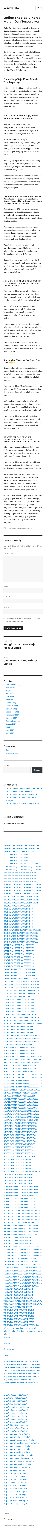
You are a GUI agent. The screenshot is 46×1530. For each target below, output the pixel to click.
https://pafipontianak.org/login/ (18, 1464)
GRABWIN (17, 1035)
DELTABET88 (24, 930)
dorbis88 (18, 1382)
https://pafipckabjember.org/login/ (19, 1461)
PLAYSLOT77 (32, 1195)
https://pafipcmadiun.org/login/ (17, 1452)
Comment (8, 554)
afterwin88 (25, 1364)
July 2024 (10, 691)
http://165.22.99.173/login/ (15, 1401)
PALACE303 (36, 1171)
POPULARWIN (9, 1210)
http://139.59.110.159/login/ (15, 1494)
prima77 (37, 1325)
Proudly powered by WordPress (24, 1526)
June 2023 (10, 730)
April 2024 (10, 700)
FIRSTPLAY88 (20, 978)
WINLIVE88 (29, 1316)
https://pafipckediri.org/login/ (17, 1437)
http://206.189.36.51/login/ (15, 1431)
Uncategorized (12, 753)
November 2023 (12, 715)
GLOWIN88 (17, 1023)
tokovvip (29, 1328)
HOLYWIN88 (27, 1045)
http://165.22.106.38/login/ (15, 1422)
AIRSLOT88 (20, 851)
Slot (32, 528)
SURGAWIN (34, 1286)
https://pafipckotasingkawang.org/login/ (21, 1443)
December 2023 (12, 712)
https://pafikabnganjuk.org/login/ (18, 1458)
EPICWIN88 (31, 954)
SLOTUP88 (35, 1265)
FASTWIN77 (9, 969)
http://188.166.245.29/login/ (16, 1425)
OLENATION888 (31, 1156)
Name (7, 586)
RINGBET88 (32, 1235)
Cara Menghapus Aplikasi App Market (21, 794)
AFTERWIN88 (9, 845)
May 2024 (10, 697)
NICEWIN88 (20, 1144)
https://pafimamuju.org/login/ (17, 1434)
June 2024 (10, 694)
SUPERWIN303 (10, 1277)
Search (6, 765)
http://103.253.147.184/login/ (16, 1488)
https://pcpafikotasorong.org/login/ (19, 1440)
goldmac (7, 1355)
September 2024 (13, 685)
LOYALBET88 (29, 1096)
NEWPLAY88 (31, 1132)
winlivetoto (11, 528)
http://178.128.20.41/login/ (15, 1476)
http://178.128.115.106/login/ (16, 1410)
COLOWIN (17, 894)
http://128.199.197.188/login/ (16, 1479)
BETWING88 (9, 873)
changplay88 (9, 1349)
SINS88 (19, 1259)
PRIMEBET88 (21, 1222)
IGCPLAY (32, 1072)
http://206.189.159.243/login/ (16, 1407)
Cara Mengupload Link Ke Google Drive (22, 803)
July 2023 (9, 727)
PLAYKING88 (9, 1186)
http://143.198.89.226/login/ (16, 1428)
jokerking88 (17, 1379)
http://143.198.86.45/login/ (15, 1398)
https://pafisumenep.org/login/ (17, 1446)
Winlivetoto (11, 7)
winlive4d (8, 1361)
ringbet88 (37, 1370)
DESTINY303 (32, 942)
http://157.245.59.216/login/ (16, 1395)
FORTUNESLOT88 (11, 999)
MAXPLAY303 (32, 1108)
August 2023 (11, 724)
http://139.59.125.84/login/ (15, 1491)
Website (7, 607)
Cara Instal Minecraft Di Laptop (19, 791)
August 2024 (11, 688)
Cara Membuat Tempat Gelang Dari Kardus (24, 788)
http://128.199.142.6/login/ (15, 1473)
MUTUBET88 (20, 1120)
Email (7, 597)
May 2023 (10, 733)
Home (6, 1514)
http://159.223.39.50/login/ (15, 1413)
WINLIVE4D (9, 1310)
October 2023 (11, 718)
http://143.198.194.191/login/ (16, 1497)
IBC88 (39, 1057)
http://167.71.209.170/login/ (15, 1485)
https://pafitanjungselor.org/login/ (19, 1455)
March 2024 (11, 703)
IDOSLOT (35, 1063)
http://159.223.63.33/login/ (15, 1470)
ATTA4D (27, 864)
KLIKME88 (8, 1081)
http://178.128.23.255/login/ (15, 1503)
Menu (39, 8)
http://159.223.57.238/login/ (16, 1500)
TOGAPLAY (28, 1298)
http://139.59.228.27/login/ (15, 1419)
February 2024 (12, 706)
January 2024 (11, 709)
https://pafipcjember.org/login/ (17, 1449)
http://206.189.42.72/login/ (15, 1482)
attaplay (36, 1367)
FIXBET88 (8, 990)
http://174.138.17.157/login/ (15, 1404)
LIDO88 (16, 1090)
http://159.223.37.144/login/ (15, 1416)
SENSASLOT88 (20, 1247)
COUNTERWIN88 (11, 909)
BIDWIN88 (8, 885)
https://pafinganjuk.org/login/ (17, 1467)
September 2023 (13, 721)
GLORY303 (23, 1014)
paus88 (7, 1337)
